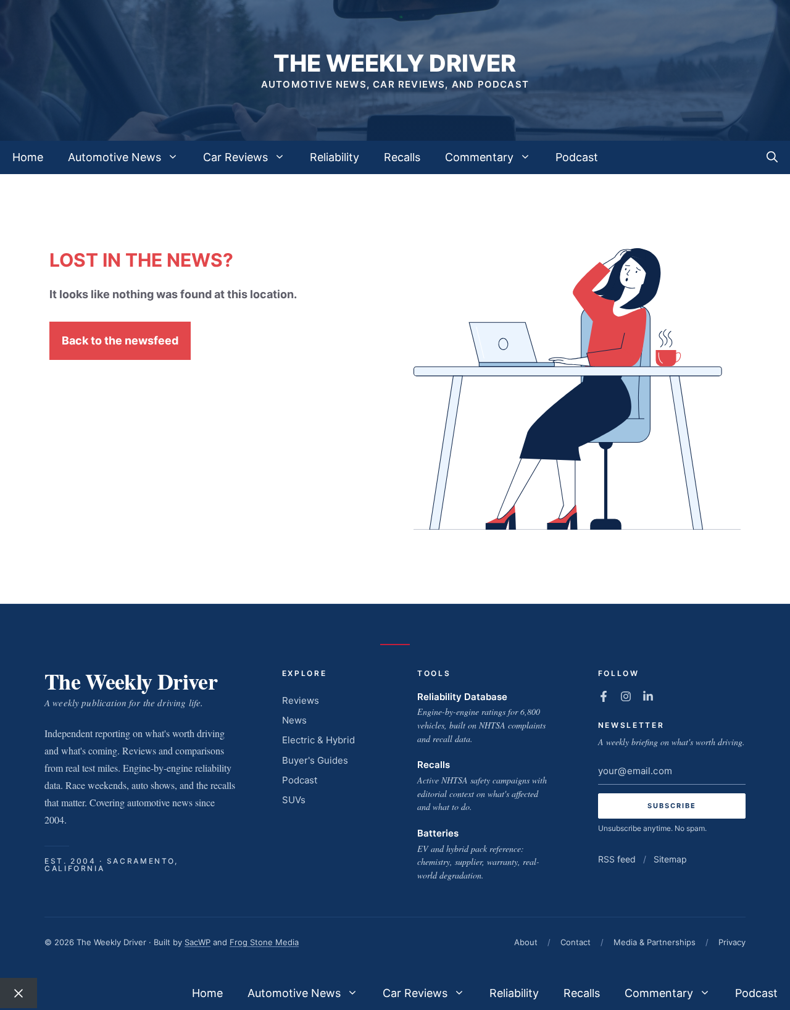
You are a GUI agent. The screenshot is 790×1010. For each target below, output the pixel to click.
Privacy (732, 942)
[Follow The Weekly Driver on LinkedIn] (648, 696)
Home (27, 157)
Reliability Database (462, 697)
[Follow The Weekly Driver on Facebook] (603, 696)
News (294, 720)
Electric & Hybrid (318, 740)
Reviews (300, 700)
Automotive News (114, 157)
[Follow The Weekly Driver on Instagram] (625, 696)
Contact (575, 942)
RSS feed (617, 859)
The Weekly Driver (394, 63)
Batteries (438, 833)
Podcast (576, 157)
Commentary (479, 157)
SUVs (294, 800)
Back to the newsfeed (120, 340)
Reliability (334, 157)
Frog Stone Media (264, 942)
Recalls (402, 157)
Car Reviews (235, 157)
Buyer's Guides (315, 760)
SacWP (197, 942)
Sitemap (670, 859)
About (526, 942)
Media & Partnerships (654, 942)
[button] (772, 157)
